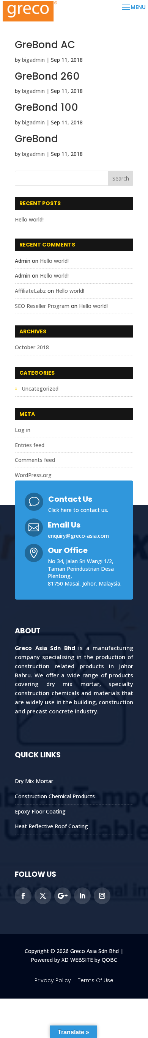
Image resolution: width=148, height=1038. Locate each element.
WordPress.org (33, 475)
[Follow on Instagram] (102, 895)
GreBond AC (45, 45)
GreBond (36, 139)
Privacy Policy (53, 980)
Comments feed (35, 459)
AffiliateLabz (30, 290)
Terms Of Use (95, 980)
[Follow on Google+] (62, 895)
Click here (60, 510)
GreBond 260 (47, 76)
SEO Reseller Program (42, 305)
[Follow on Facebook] (23, 895)
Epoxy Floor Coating (40, 811)
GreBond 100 (46, 107)
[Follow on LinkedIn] (82, 895)
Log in (22, 429)
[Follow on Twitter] (43, 895)
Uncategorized (40, 388)
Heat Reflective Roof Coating (51, 826)
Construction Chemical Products (55, 796)
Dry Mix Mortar (34, 781)
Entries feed (29, 445)
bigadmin (33, 59)
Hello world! (29, 219)
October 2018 (32, 347)
